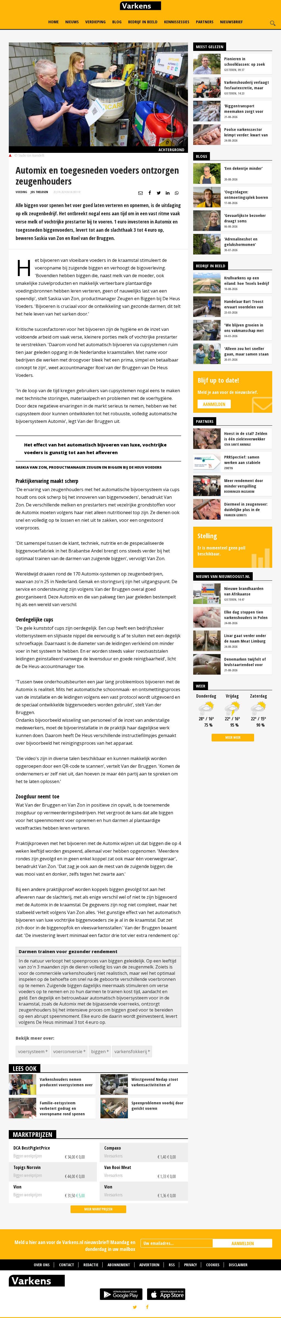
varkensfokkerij (130, 1051)
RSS (172, 1264)
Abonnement (119, 1264)
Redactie (90, 1264)
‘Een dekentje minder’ (243, 168)
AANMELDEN (243, 1243)
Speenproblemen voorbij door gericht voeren (157, 1105)
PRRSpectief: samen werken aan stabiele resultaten (242, 459)
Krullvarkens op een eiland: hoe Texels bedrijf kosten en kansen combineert (246, 280)
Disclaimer (238, 1264)
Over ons (42, 1264)
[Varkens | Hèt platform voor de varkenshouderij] (140, 6)
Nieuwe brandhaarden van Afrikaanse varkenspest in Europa (243, 591)
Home (53, 21)
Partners (204, 21)
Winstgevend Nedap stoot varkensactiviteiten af (154, 1081)
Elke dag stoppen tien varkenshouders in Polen (246, 614)
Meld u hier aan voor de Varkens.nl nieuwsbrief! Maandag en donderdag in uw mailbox (75, 1245)
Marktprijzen (32, 1134)
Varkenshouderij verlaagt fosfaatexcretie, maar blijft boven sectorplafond (246, 84)
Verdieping (95, 21)
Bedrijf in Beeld (143, 21)
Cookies (213, 1264)
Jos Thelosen (39, 192)
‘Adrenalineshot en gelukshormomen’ (240, 241)
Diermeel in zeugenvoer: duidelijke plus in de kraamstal (246, 506)
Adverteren (149, 1264)
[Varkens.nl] (140, 1282)
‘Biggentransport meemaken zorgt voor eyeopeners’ (243, 108)
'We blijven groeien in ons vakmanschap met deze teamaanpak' (244, 327)
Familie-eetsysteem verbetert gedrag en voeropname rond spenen (62, 1108)
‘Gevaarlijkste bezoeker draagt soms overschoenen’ (245, 218)
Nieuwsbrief (231, 21)
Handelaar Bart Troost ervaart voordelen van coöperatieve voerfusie (244, 304)
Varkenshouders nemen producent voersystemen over (66, 1081)
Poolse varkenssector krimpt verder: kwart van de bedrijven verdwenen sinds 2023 (246, 132)
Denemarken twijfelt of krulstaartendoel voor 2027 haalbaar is (245, 661)
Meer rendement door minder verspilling (243, 483)
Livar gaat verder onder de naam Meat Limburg (245, 638)
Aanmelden (214, 404)
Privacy (190, 1264)
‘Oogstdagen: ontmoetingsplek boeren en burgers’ (246, 194)
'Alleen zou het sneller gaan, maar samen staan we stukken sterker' (246, 351)
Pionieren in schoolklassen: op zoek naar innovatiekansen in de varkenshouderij (245, 61)
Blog (117, 21)
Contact (66, 1264)
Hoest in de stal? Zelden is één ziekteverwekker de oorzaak (245, 436)
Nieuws (72, 21)
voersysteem (31, 1051)
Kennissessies (176, 21)
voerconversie (67, 1051)
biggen (98, 1051)
